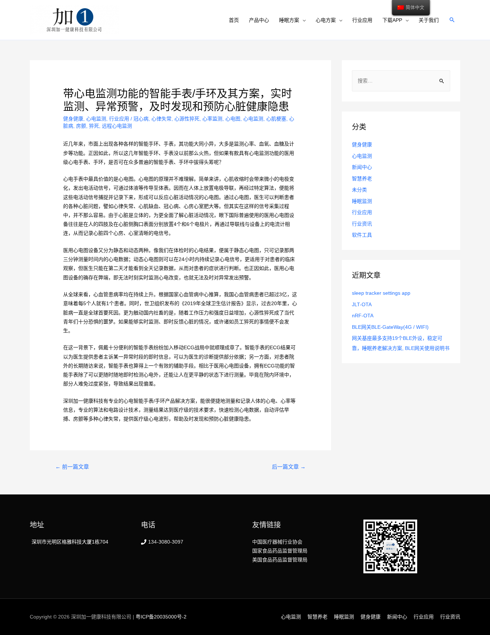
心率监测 (212, 119)
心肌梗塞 (276, 119)
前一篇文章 (72, 467)
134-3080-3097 (165, 542)
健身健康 (73, 119)
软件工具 (362, 235)
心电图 (232, 119)
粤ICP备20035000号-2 (161, 617)
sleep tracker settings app (381, 293)
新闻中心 (362, 167)
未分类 (359, 190)
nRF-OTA (362, 315)
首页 (234, 20)
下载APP (392, 20)
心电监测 (96, 119)
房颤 (81, 126)
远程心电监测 (117, 126)
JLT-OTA (362, 304)
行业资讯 (362, 224)
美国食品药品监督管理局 (279, 560)
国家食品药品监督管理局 (279, 551)
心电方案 (326, 20)
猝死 (94, 126)
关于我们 (429, 20)
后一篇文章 (289, 467)
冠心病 (141, 119)
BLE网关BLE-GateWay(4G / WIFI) (390, 327)
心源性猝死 (186, 119)
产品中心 (259, 20)
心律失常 (161, 119)
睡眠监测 (362, 201)
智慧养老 (362, 178)
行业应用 (362, 20)
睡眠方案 (289, 20)
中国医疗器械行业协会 (277, 542)
